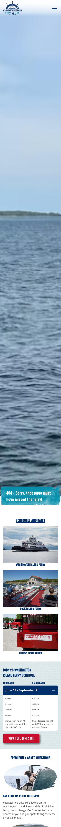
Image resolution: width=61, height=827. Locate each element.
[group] (30, 708)
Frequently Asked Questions (30, 758)
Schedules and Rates (30, 520)
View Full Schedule (21, 738)
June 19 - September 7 (21, 690)
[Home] (12, 8)
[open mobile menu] (54, 8)
